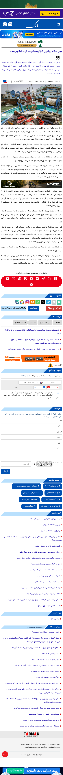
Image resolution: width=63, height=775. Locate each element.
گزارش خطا (58, 365)
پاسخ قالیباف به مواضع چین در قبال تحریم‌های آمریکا (40, 588)
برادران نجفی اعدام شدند (50, 653)
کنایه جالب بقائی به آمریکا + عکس (47, 546)
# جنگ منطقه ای (53, 492)
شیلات (57, 322)
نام (61, 420)
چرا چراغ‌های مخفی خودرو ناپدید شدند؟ (45, 564)
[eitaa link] (20, 278)
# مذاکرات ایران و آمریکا (50, 506)
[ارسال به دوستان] (54, 302)
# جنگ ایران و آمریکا (52, 499)
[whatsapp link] (49, 278)
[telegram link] (43, 278)
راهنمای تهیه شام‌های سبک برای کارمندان (45, 519)
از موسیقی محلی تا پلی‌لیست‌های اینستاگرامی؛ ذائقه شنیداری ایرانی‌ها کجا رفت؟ (33, 332)
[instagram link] (26, 278)
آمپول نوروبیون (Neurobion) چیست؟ (45, 632)
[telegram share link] (48, 302)
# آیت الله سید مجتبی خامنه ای (26, 486)
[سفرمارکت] (31, 358)
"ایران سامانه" (26, 754)
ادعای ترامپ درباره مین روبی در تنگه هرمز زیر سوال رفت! (39, 552)
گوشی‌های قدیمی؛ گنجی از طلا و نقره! (45, 659)
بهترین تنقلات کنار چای (51, 525)
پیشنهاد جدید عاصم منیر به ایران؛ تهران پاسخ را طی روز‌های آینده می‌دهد (32, 683)
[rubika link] (55, 278)
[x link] (14, 278)
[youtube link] (8, 278)
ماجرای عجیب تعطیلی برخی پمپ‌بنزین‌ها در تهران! (41, 720)
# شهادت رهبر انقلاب (29, 499)
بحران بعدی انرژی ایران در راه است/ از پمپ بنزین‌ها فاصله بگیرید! (35, 647)
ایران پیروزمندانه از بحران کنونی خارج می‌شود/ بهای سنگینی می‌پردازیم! (33, 349)
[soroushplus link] (31, 278)
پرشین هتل (55, 619)
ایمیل (59, 432)
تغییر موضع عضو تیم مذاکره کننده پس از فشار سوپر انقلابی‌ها (36, 708)
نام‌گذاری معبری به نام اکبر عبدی (47, 677)
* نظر (60, 443)
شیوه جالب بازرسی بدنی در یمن (48, 576)
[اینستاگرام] (27, 301)
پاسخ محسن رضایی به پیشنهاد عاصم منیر (44, 714)
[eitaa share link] (32, 302)
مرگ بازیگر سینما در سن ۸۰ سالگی (47, 582)
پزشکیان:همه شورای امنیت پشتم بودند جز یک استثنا (39, 726)
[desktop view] (10, 24)
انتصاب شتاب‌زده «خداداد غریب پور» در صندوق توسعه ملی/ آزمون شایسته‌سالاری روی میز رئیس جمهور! (36, 341)
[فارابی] (31, 44)
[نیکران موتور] (31, 184)
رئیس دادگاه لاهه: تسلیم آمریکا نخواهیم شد (43, 570)
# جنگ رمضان (29, 506)
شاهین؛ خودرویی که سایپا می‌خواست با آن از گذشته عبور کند (36, 665)
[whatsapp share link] (37, 302)
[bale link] (37, 278)
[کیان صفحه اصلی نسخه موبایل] (31, 771)
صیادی (32, 322)
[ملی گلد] (31, 4)
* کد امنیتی (57, 462)
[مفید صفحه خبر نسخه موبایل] (31, 13)
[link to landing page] (32, 24)
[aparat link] (31, 284)
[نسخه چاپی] (59, 302)
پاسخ (16, 387)
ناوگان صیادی (20, 322)
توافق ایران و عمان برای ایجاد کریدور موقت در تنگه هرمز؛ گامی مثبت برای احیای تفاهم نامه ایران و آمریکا (33, 691)
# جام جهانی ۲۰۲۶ (52, 486)
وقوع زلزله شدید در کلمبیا (50, 531)
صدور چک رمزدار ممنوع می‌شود (48, 605)
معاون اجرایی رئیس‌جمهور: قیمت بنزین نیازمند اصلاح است (38, 558)
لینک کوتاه (56, 308)
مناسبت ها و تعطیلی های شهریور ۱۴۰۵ (45, 671)
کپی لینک (33, 308)
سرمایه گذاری (45, 322)
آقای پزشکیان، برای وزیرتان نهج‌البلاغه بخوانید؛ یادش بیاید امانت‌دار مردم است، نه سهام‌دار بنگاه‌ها (33, 701)
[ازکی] (31, 34)
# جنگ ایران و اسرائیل (32, 492)
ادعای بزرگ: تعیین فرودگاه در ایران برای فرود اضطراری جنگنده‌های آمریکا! (33, 599)
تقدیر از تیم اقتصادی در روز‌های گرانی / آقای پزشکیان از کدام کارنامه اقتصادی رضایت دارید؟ (33, 538)
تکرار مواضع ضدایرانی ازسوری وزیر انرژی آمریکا (43, 594)
